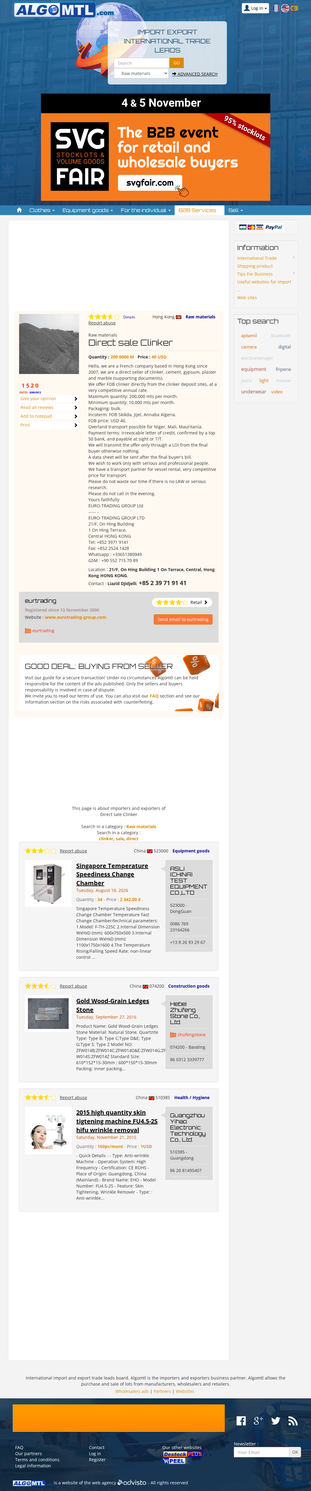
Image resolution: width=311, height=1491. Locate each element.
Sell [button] (234, 210)
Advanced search (196, 74)
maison (283, 380)
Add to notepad (36, 416)
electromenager (257, 358)
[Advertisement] (118, 268)
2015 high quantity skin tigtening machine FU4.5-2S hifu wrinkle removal (117, 1121)
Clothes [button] (40, 210)
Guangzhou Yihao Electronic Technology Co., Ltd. (188, 1127)
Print (25, 425)
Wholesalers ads (132, 1391)
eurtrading (40, 600)
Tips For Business (255, 274)
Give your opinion (38, 398)
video (277, 392)
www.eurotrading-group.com (75, 617)
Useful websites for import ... (264, 286)
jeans (246, 380)
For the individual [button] (144, 210)
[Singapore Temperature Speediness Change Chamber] (48, 883)
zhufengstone (192, 1034)
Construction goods (189, 986)
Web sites (247, 297)
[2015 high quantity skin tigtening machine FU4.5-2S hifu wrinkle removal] (48, 1130)
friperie (283, 369)
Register (97, 1459)
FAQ (154, 696)
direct (132, 838)
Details (129, 317)
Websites (185, 1391)
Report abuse (102, 323)
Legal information (33, 1466)
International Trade (257, 258)
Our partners (28, 1453)
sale (120, 838)
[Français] (276, 8)
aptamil (249, 335)
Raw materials (200, 317)
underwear (253, 391)
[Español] (294, 8)
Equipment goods (191, 851)
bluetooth (281, 335)
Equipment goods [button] (86, 210)
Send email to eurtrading (183, 619)
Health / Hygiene (192, 1097)
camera (249, 347)
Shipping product (255, 266)
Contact (96, 1447)
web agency (104, 1483)
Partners (162, 1391)
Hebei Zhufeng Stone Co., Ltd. (185, 1012)
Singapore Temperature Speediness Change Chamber (112, 874)
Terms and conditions (37, 1459)
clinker (106, 838)
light (263, 380)
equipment (253, 369)
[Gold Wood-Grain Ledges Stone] (48, 1013)
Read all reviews (36, 407)
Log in (95, 1453)
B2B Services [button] (198, 210)
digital (284, 347)
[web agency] (132, 1483)
